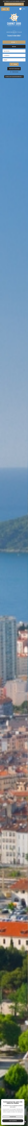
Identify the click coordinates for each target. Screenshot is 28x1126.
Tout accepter (13, 1120)
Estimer (14, 46)
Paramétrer (13, 1116)
